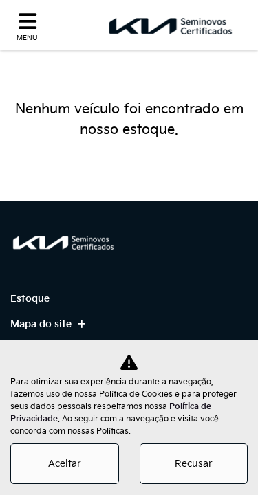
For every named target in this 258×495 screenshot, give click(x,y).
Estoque (30, 299)
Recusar (194, 464)
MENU (27, 38)
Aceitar (64, 464)
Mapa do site (41, 324)
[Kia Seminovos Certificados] (171, 25)
